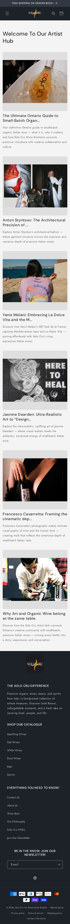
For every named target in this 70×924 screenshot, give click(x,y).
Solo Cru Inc (21, 907)
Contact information (36, 918)
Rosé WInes (14, 758)
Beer (9, 766)
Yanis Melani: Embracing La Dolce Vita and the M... (34, 317)
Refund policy (57, 907)
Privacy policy (18, 913)
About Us (12, 805)
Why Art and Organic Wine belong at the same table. (34, 616)
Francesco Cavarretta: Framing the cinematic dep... (35, 516)
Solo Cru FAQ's (16, 829)
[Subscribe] (59, 864)
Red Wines (13, 742)
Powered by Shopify (37, 907)
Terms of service (36, 913)
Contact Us (13, 797)
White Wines (14, 750)
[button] (7, 13)
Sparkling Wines (16, 734)
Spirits (11, 774)
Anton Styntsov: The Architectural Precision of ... (34, 222)
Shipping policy (54, 913)
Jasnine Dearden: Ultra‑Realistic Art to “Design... (32, 417)
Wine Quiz (13, 813)
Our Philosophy (16, 821)
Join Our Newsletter (18, 838)
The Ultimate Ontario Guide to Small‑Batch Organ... (30, 118)
